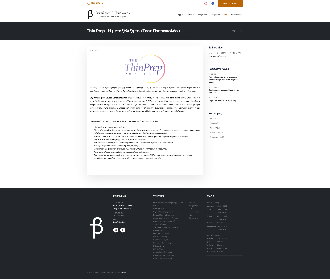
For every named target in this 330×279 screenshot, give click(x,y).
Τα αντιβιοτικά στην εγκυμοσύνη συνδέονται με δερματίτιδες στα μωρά (223, 79)
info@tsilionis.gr (119, 222)
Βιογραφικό (202, 15)
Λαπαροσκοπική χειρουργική (164, 221)
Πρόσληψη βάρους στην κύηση (164, 243)
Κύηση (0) (213, 118)
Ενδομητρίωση (158, 209)
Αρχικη (234, 31)
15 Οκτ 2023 (214, 87)
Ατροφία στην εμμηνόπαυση (163, 255)
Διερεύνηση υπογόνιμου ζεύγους (165, 218)
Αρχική (181, 15)
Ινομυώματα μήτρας (160, 240)
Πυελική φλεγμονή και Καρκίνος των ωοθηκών (224, 91)
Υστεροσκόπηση (159, 224)
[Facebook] (122, 230)
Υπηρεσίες (215, 15)
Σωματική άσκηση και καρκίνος (222, 101)
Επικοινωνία (236, 15)
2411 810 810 (97, 3)
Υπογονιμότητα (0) (217, 137)
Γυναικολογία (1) (216, 132)
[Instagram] (115, 230)
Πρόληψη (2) (215, 128)
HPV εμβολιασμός (160, 237)
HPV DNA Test (158, 249)
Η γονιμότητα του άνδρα (162, 258)
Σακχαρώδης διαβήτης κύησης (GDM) (167, 215)
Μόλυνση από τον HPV (161, 234)
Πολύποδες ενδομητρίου (162, 252)
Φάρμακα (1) (214, 123)
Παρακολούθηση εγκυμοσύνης (164, 212)
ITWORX (123, 272)
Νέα (225, 15)
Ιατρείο (190, 15)
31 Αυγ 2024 (213, 74)
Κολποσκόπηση (159, 246)
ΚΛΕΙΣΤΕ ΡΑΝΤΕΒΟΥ (231, 3)
